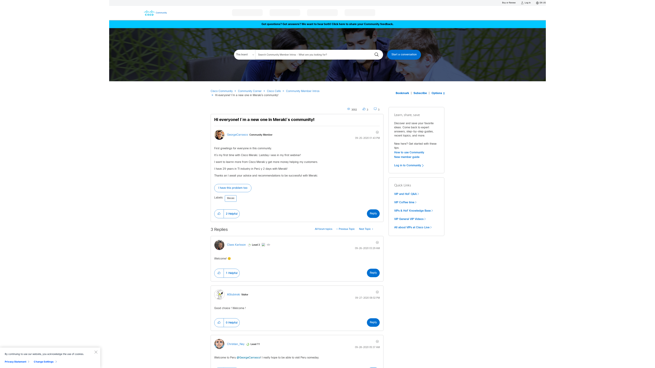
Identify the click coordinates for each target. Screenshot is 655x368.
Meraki (230, 198)
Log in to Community (408, 165)
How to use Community (409, 152)
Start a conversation (404, 54)
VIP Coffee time (404, 202)
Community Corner (250, 91)
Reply (373, 213)
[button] (219, 214)
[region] (50, 358)
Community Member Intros (302, 91)
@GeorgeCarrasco (248, 357)
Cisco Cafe (274, 91)
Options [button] (437, 93)
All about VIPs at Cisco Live (412, 227)
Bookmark (402, 93)
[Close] (96, 352)
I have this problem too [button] (232, 188)
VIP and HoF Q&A (405, 194)
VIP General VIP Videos (409, 219)
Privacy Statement (15, 361)
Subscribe (420, 93)
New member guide (406, 157)
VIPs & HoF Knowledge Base (412, 211)
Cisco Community (222, 91)
